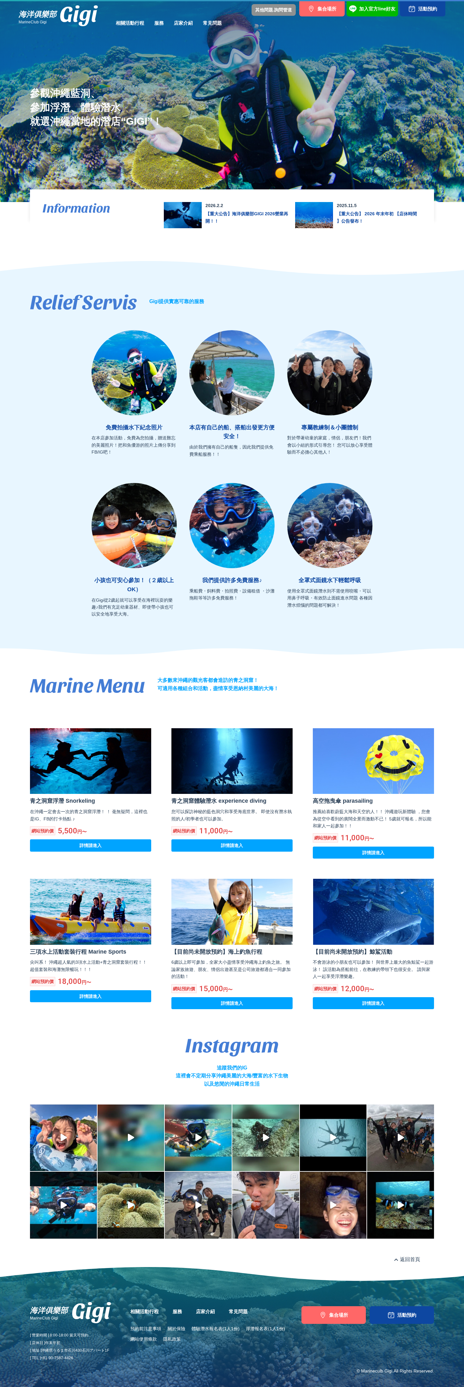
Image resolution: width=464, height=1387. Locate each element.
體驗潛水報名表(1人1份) (216, 1328)
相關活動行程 (130, 23)
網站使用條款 (143, 1339)
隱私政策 (172, 1339)
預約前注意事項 (145, 1328)
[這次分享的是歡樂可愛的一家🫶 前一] (333, 1205)
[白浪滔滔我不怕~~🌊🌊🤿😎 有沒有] (63, 1205)
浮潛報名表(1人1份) (265, 1328)
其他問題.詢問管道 (273, 9)
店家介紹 (183, 23)
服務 (159, 23)
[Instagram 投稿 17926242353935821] (400, 1205)
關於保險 (176, 1328)
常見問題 (212, 23)
